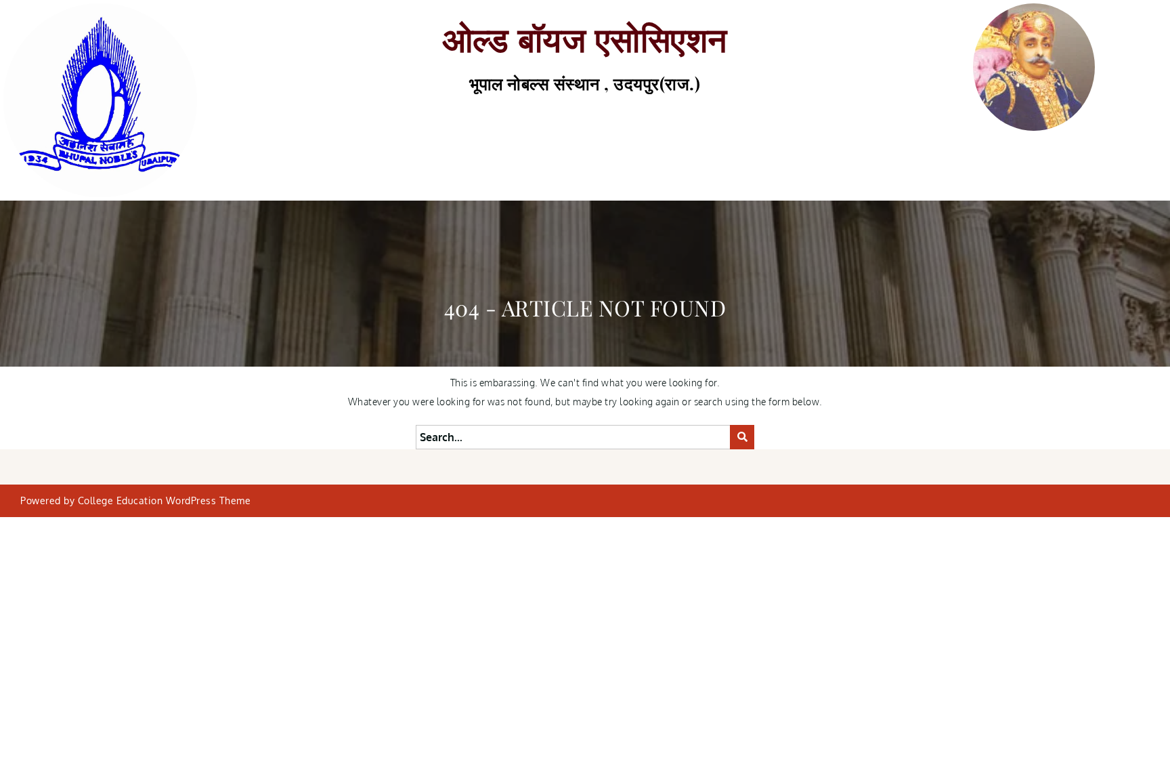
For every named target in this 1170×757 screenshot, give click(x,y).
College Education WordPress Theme (164, 500)
